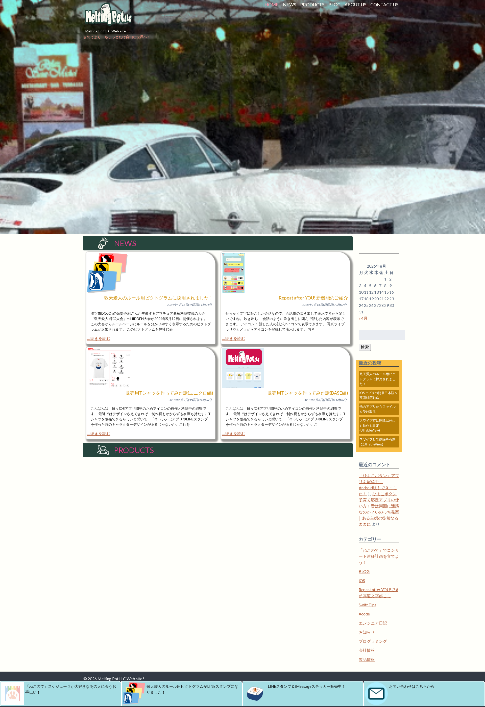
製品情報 (367, 659)
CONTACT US (384, 4)
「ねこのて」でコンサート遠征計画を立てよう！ (379, 556)
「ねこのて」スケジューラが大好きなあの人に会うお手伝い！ (70, 689)
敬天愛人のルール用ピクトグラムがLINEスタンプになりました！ (192, 689)
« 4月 (363, 318)
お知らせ (367, 632)
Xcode (364, 613)
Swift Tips (367, 604)
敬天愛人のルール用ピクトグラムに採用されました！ (158, 298)
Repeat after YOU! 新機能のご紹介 (313, 298)
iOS (362, 580)
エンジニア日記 (373, 622)
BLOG (334, 4)
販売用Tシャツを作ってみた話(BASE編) (308, 393)
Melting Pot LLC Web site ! (106, 31)
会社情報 (367, 650)
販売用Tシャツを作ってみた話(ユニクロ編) (169, 393)
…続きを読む (98, 338)
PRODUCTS (312, 4)
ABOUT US (355, 4)
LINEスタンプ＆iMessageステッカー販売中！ (307, 686)
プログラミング (373, 641)
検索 (365, 347)
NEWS (289, 4)
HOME (271, 4)
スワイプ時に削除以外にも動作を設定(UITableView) (377, 425)
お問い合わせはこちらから (411, 686)
